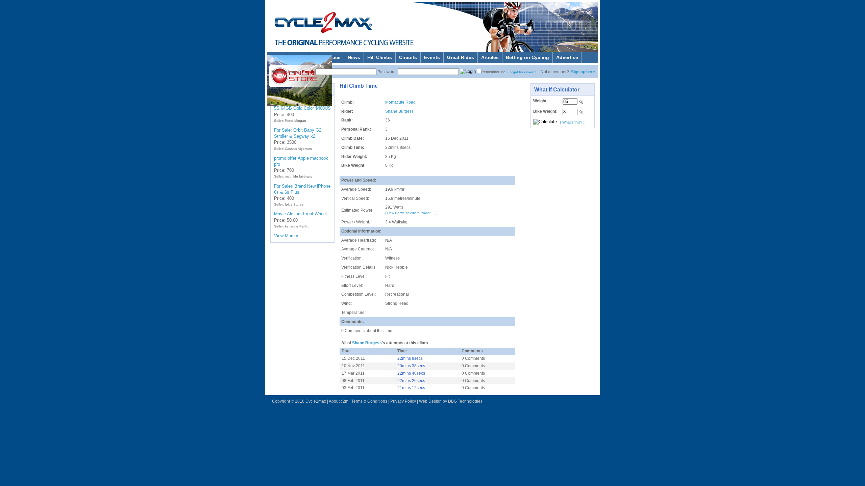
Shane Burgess (399, 111)
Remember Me (493, 72)
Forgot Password (522, 72)
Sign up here (583, 72)
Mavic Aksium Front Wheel (300, 213)
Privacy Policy (403, 401)
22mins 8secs (410, 358)
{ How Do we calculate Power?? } (411, 213)
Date (346, 351)
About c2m (338, 401)
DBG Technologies (465, 401)
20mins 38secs (411, 365)
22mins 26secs (411, 380)
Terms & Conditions (369, 401)
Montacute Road (400, 102)
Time (402, 351)
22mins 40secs (411, 373)
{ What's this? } (572, 122)
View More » (286, 235)
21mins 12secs (411, 387)
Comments (472, 351)
